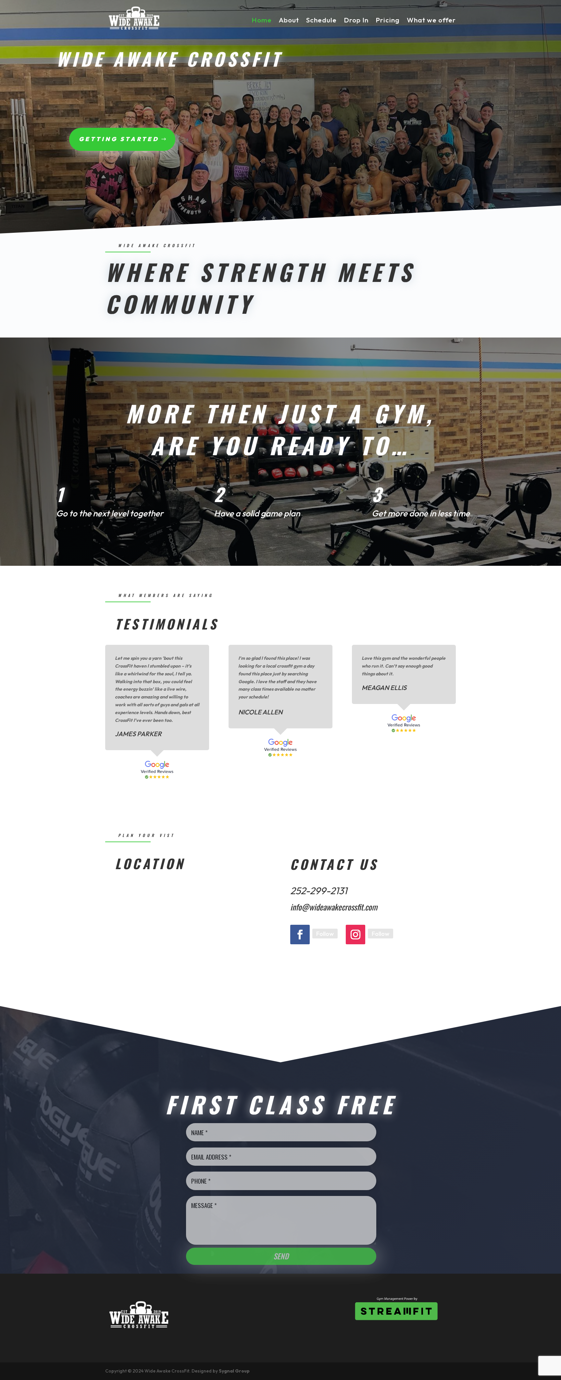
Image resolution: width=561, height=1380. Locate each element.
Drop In (356, 20)
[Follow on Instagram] (355, 934)
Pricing (388, 20)
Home (262, 20)
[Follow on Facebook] (300, 934)
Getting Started (119, 139)
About (289, 20)
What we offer (431, 20)
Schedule (321, 20)
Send (281, 1256)
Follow (325, 933)
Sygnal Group (234, 1371)
